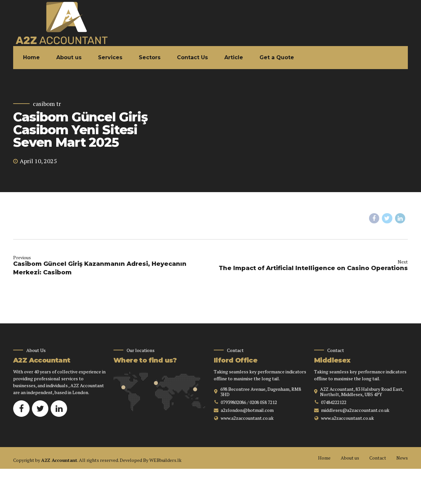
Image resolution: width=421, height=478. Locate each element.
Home (31, 57)
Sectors (150, 57)
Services (110, 57)
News (402, 458)
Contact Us (192, 57)
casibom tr (47, 104)
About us (69, 57)
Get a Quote (277, 57)
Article (233, 57)
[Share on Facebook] (374, 218)
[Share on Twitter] (387, 218)
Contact (377, 458)
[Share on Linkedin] (400, 218)
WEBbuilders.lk (165, 460)
